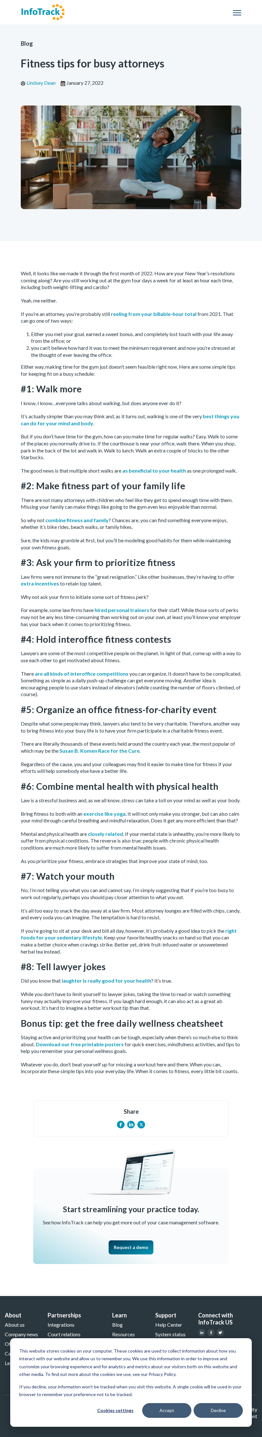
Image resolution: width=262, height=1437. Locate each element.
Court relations (64, 1334)
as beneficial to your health (154, 470)
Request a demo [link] (131, 1247)
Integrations (61, 1325)
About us (15, 1325)
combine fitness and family (77, 520)
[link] (43, 11)
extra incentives (40, 583)
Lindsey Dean (41, 83)
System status (170, 1334)
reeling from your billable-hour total (153, 314)
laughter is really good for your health (106, 981)
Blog (27, 43)
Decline (218, 1410)
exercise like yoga (104, 814)
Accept (166, 1410)
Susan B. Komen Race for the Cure (99, 751)
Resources (123, 1334)
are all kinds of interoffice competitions (81, 674)
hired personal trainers (122, 610)
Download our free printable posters (79, 1044)
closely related (105, 834)
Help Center (168, 1325)
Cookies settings (115, 1410)
